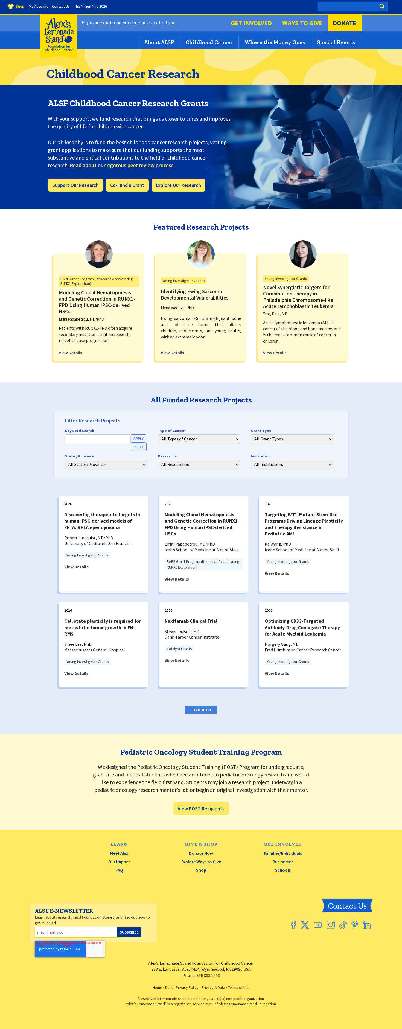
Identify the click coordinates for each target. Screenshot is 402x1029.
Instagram (331, 925)
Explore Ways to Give (201, 861)
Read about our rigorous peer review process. (122, 165)
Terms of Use (239, 987)
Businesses (283, 861)
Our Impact (119, 861)
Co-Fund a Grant (127, 185)
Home (157, 987)
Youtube (318, 925)
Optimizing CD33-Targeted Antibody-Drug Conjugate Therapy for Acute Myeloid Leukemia (302, 627)
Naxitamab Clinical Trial (191, 621)
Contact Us (347, 906)
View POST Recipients (201, 808)
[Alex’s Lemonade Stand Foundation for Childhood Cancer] (58, 57)
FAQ (119, 870)
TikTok (343, 925)
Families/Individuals (283, 853)
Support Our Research (75, 185)
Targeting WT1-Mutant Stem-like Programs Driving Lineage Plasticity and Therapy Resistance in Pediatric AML (304, 524)
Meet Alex (119, 853)
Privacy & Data (213, 987)
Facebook (293, 925)
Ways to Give (302, 23)
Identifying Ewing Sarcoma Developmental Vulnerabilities (195, 294)
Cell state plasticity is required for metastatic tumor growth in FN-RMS (102, 627)
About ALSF (159, 42)
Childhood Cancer (209, 42)
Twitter (305, 925)
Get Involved (251, 23)
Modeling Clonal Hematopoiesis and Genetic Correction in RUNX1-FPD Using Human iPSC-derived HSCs (97, 301)
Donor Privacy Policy (182, 987)
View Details (70, 352)
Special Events (336, 42)
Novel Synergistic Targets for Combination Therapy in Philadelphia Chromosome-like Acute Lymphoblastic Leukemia (298, 296)
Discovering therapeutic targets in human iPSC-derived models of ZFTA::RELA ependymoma (102, 521)
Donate (344, 23)
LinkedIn (367, 925)
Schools (283, 870)
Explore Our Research (178, 185)
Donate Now (201, 853)
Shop (201, 870)
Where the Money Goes (274, 42)
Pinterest (354, 925)
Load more (201, 709)
